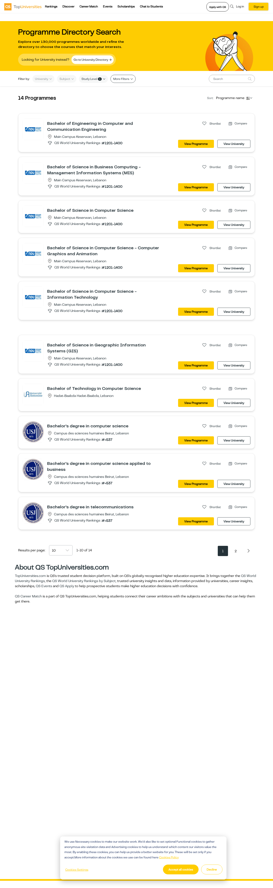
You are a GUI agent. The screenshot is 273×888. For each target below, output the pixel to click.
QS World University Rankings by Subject (84, 581)
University (42, 79)
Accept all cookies (180, 869)
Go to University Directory (91, 60)
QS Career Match (28, 596)
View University (234, 144)
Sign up (259, 7)
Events (107, 6)
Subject (65, 79)
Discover (68, 6)
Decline (212, 869)
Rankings (51, 6)
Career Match (89, 6)
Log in (240, 6)
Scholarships (126, 6)
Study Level (90, 79)
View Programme (196, 144)
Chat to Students (151, 6)
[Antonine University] (33, 394)
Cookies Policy (169, 857)
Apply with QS (217, 7)
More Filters (121, 79)
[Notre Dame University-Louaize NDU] (33, 129)
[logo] (23, 6)
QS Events (44, 586)
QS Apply (67, 586)
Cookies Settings (76, 870)
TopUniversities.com (30, 576)
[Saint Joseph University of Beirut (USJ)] (33, 432)
